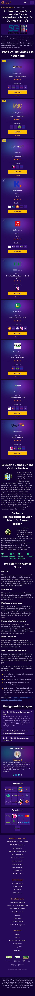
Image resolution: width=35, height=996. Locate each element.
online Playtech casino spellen (11, 700)
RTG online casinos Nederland (21, 698)
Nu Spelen (17, 92)
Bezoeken (17, 95)
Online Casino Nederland (7, 7)
